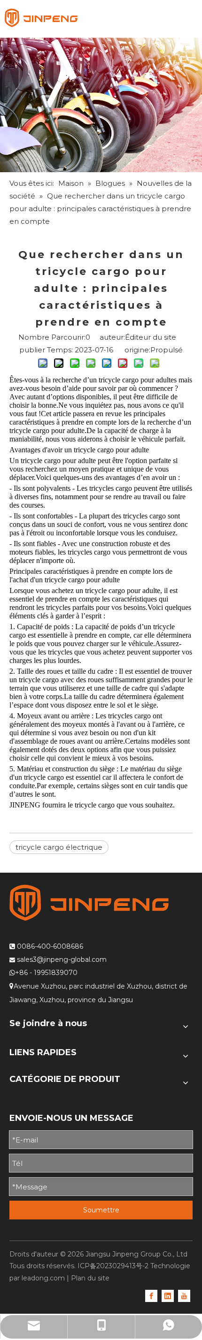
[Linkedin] (168, 1295)
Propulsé (166, 349)
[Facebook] (151, 1295)
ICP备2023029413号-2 (113, 1266)
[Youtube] (184, 1295)
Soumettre (101, 1210)
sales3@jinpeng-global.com (62, 959)
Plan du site (90, 1278)
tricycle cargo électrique (59, 847)
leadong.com (43, 1278)
